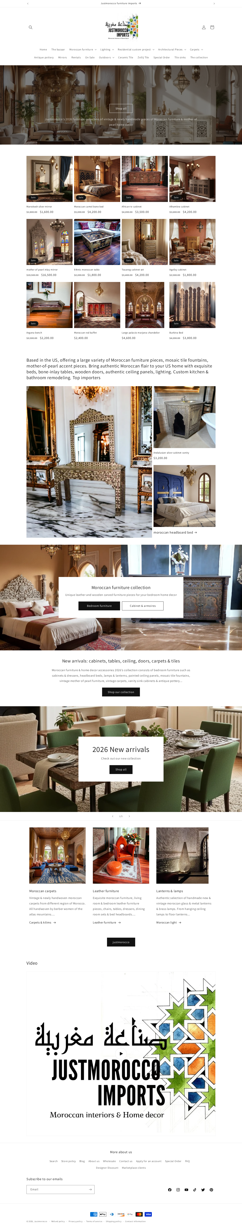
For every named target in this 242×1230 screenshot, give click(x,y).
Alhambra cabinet (179, 206)
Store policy (68, 1161)
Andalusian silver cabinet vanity (171, 452)
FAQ (187, 1161)
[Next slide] (129, 816)
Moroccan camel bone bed (89, 206)
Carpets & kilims (40, 922)
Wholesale (109, 1161)
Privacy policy (76, 1221)
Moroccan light (166, 922)
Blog (82, 1161)
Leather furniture (104, 922)
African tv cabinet (132, 206)
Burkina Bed (176, 332)
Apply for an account (149, 1161)
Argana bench (34, 332)
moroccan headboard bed (173, 532)
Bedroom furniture (99, 606)
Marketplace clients (134, 1167)
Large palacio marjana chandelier (141, 332)
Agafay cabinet (177, 269)
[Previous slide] (113, 816)
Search (54, 1161)
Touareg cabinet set (133, 269)
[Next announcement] (214, 3)
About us (94, 1161)
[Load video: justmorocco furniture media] (121, 1054)
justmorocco (121, 942)
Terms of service (94, 1221)
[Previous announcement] (28, 3)
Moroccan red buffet (85, 332)
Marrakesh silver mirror (39, 206)
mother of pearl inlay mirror (42, 269)
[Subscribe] (90, 1189)
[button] (30, 27)
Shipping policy (114, 1221)
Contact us (126, 1161)
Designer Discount (107, 1167)
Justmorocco (41, 1221)
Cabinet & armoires (143, 606)
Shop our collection (121, 692)
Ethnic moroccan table (87, 269)
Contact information (135, 1221)
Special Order (173, 1161)
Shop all (121, 108)
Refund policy (58, 1221)
